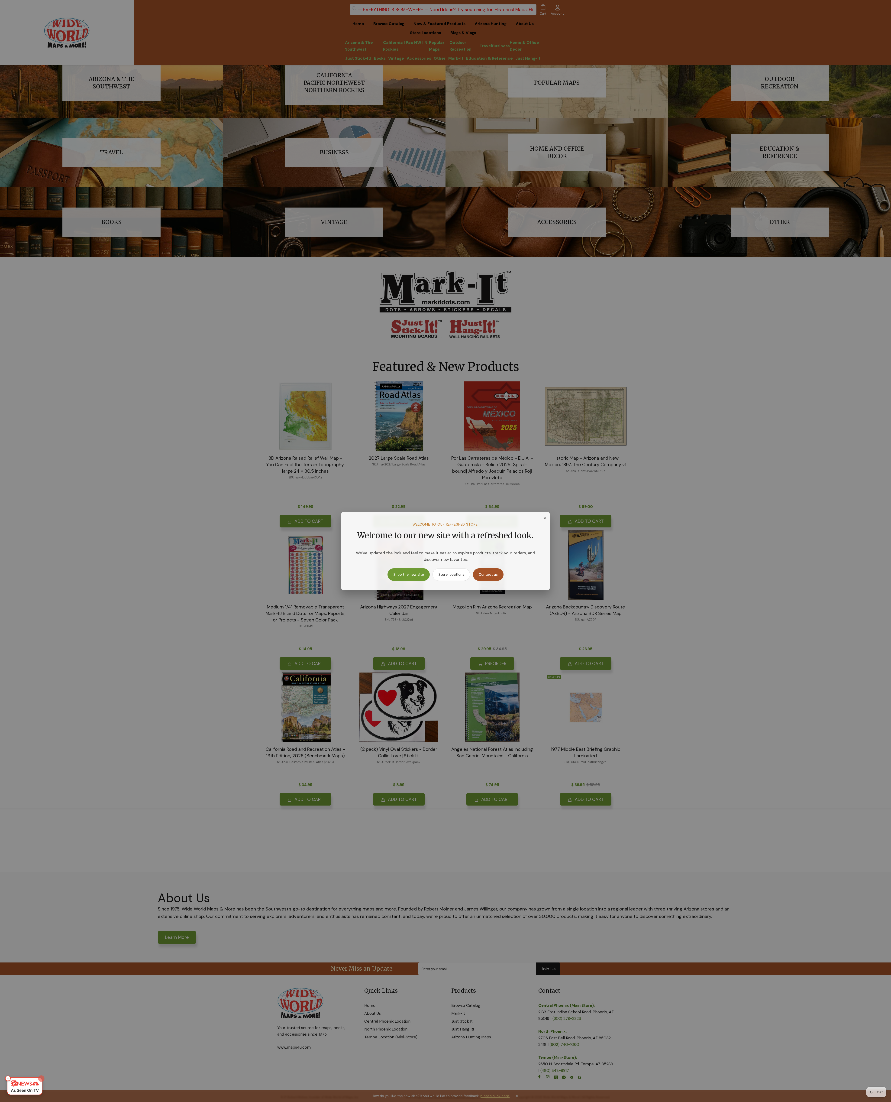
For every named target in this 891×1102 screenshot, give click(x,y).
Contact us (488, 574)
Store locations (451, 574)
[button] (24, 1086)
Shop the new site (408, 574)
